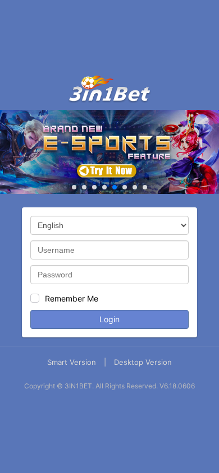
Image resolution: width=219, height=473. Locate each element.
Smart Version (71, 362)
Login (109, 319)
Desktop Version (143, 362)
